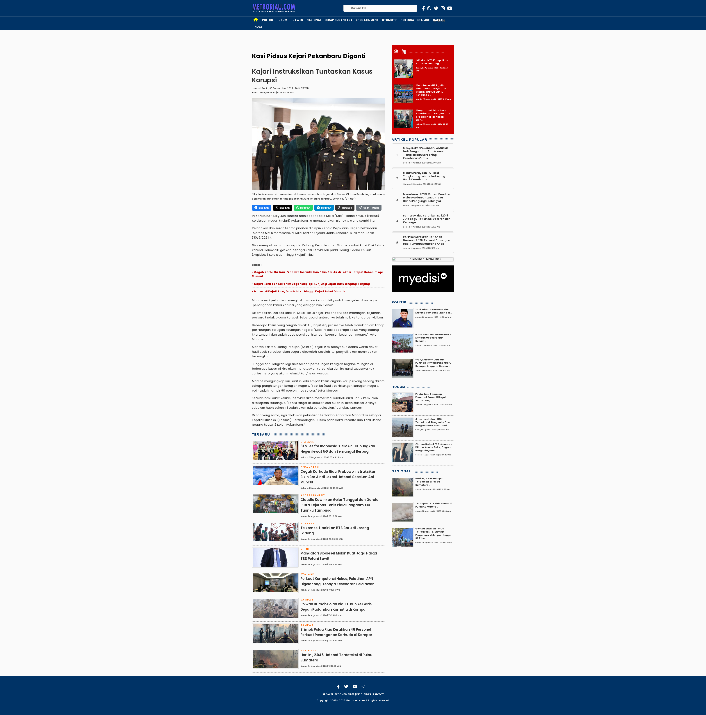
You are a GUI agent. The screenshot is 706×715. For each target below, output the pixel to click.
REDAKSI (327, 694)
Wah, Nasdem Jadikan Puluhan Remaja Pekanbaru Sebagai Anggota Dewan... (433, 363)
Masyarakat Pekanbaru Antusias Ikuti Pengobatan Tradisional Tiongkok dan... (433, 115)
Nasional (313, 20)
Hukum (282, 20)
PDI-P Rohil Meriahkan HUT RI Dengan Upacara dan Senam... (433, 338)
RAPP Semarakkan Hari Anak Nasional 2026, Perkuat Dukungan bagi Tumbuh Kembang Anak (426, 240)
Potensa (407, 20)
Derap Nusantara (338, 20)
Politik (267, 20)
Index (258, 27)
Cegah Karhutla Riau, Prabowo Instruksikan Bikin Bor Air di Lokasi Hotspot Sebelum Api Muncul (338, 477)
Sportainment (367, 20)
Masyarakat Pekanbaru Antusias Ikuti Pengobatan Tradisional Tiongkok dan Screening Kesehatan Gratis (425, 153)
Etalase (423, 20)
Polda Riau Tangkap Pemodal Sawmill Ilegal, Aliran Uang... (430, 397)
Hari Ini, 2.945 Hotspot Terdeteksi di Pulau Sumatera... (429, 482)
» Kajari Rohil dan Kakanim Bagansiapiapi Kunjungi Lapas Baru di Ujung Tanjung (311, 284)
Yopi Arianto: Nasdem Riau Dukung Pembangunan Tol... (433, 311)
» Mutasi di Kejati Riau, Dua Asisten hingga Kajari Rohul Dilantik (298, 291)
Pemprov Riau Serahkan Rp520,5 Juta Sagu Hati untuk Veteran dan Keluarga (426, 219)
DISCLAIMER (363, 694)
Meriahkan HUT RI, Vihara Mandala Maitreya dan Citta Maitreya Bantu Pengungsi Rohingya (426, 197)
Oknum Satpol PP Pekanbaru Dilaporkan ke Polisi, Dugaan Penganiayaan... (433, 447)
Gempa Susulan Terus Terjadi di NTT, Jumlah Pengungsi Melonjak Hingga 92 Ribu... (433, 533)
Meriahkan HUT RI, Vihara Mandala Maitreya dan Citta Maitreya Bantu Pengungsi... (432, 90)
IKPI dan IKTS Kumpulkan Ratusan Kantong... (432, 62)
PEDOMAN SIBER (344, 694)
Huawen (296, 20)
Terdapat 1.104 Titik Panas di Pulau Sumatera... (433, 505)
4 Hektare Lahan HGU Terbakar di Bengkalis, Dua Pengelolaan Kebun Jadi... (432, 422)
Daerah (438, 20)
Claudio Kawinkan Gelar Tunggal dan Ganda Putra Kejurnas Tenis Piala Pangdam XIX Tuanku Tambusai (339, 505)
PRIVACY (378, 694)
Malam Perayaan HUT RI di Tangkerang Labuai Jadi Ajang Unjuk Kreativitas (424, 176)
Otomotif (389, 20)
